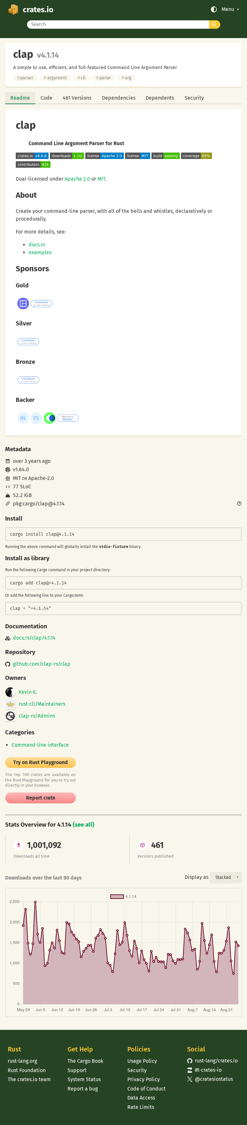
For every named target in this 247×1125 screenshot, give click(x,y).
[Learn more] (239, 504)
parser (25, 78)
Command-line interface (40, 745)
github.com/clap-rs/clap (41, 664)
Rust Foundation (27, 1070)
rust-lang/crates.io (212, 1061)
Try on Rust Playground (40, 762)
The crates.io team (29, 1079)
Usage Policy (142, 1061)
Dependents (160, 98)
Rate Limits (140, 1107)
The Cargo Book (85, 1061)
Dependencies (118, 98)
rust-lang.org (22, 1061)
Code (46, 98)
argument (55, 78)
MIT (101, 179)
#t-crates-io (204, 1070)
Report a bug (83, 1089)
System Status (84, 1079)
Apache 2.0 (77, 179)
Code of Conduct (146, 1089)
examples (40, 252)
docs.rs (37, 245)
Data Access (141, 1098)
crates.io (38, 9)
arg (126, 78)
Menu (228, 9)
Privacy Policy (143, 1079)
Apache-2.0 (41, 478)
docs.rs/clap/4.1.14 (34, 638)
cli (82, 78)
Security (194, 98)
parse (103, 78)
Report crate (40, 798)
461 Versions (77, 98)
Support (77, 1070)
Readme (20, 98)
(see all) (83, 824)
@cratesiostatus (210, 1079)
